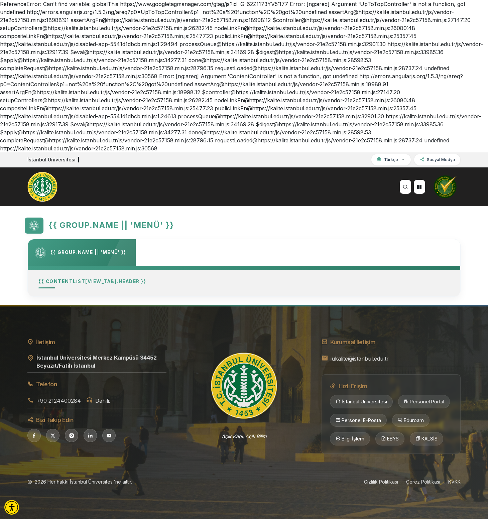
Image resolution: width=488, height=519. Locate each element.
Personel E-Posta (361, 420)
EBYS (393, 438)
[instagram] (71, 435)
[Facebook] (34, 435)
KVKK (454, 482)
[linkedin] (90, 435)
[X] (52, 435)
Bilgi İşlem (353, 438)
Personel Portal (427, 401)
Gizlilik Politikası (381, 482)
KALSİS (429, 438)
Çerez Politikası (423, 482)
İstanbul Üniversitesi (364, 401)
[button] (11, 507)
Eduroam (414, 420)
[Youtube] (109, 435)
